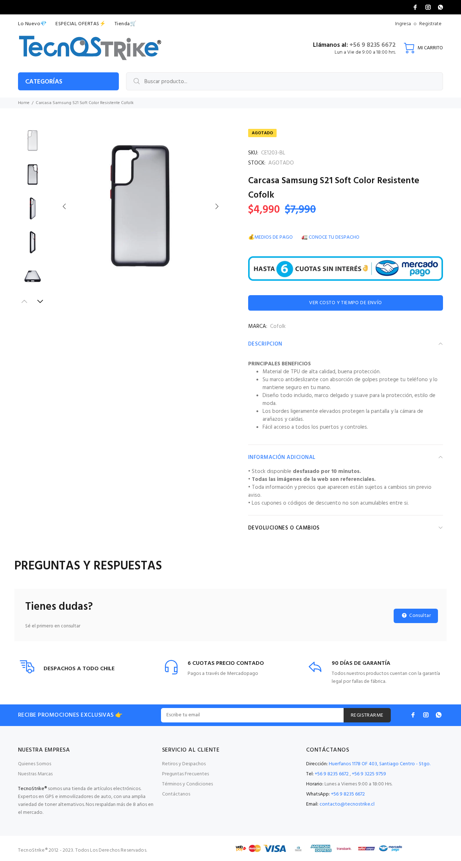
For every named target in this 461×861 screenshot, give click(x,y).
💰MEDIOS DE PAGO (270, 237)
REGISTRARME (367, 715)
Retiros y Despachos (184, 764)
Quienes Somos (34, 764)
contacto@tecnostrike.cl (347, 804)
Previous (64, 206)
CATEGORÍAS (43, 82)
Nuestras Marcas (35, 774)
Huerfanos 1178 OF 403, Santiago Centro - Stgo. (379, 764)
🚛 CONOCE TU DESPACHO (330, 237)
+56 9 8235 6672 (372, 45)
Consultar (419, 616)
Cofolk (278, 326)
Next (216, 206)
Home (24, 103)
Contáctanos (176, 794)
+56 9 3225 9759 (369, 774)
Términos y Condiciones (187, 784)
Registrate (430, 24)
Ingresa (403, 24)
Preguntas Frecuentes (185, 774)
